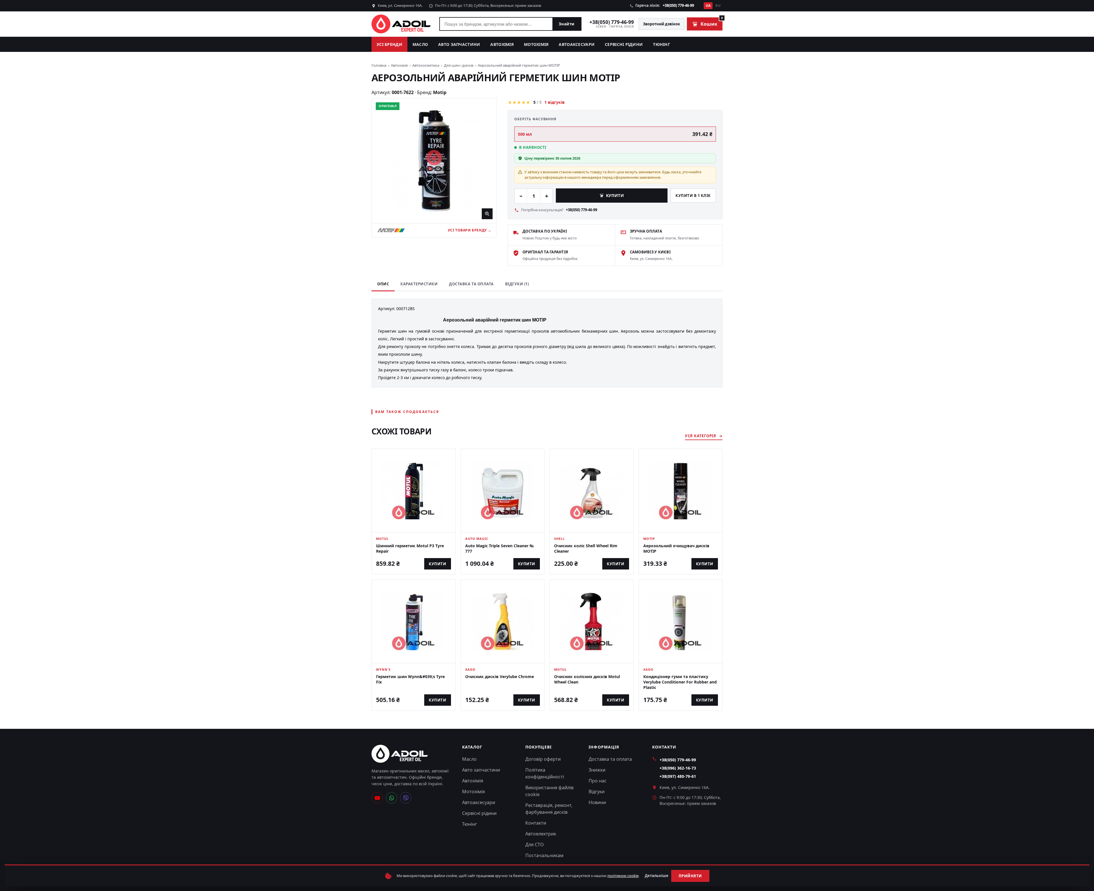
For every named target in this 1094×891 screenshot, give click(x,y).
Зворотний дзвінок (661, 24)
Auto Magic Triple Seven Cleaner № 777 (499, 548)
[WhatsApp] (391, 797)
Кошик (711, 22)
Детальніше (656, 875)
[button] (434, 160)
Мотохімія (536, 44)
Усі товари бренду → (469, 230)
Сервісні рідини (624, 44)
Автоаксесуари (577, 44)
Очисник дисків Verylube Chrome (499, 676)
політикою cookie (622, 875)
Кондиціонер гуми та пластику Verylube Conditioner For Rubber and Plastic (680, 682)
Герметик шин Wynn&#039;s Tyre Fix (410, 679)
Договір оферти (543, 759)
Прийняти (690, 875)
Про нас (598, 781)
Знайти (567, 24)
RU (718, 5)
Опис (383, 283)
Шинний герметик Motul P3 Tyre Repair (410, 548)
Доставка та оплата (471, 283)
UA (708, 5)
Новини (597, 802)
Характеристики (419, 283)
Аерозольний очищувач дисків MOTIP (676, 548)
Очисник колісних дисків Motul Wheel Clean (587, 679)
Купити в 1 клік (693, 195)
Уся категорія (700, 435)
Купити (615, 195)
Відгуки (597, 791)
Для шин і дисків (458, 65)
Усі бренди (389, 44)
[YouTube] (377, 797)
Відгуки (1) (517, 283)
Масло (420, 44)
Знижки (597, 770)
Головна (379, 65)
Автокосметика (425, 65)
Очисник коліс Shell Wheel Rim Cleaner (585, 548)
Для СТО (534, 844)
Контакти (535, 823)
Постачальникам (544, 855)
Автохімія (502, 44)
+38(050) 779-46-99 (678, 5)
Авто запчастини (459, 44)
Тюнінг (661, 44)
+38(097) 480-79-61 (678, 776)
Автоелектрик (540, 834)
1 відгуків (554, 102)
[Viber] (405, 797)
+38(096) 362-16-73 (678, 768)
